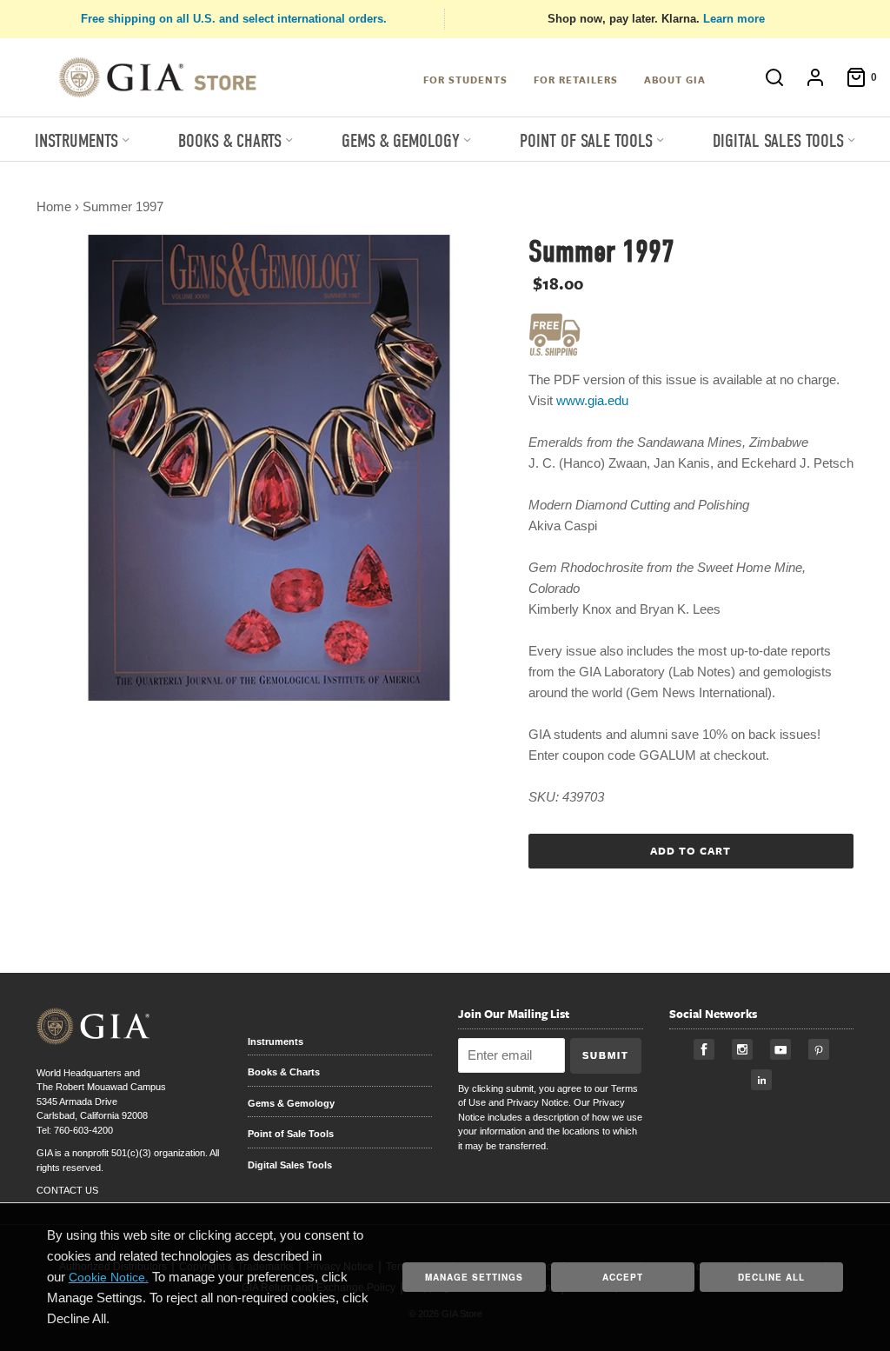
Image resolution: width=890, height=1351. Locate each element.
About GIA (675, 79)
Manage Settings (474, 1277)
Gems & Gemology (291, 1103)
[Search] (766, 77)
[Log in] (806, 77)
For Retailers (576, 79)
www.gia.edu (592, 400)
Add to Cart (690, 850)
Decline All (771, 1277)
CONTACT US (67, 1190)
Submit (605, 1055)
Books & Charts (284, 1072)
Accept (622, 1277)
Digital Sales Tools (290, 1165)
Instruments (275, 1041)
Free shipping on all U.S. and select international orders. (234, 18)
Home (54, 206)
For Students (465, 79)
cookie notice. (109, 1277)
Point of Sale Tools (291, 1133)
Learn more (734, 18)
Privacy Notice (537, 1102)
